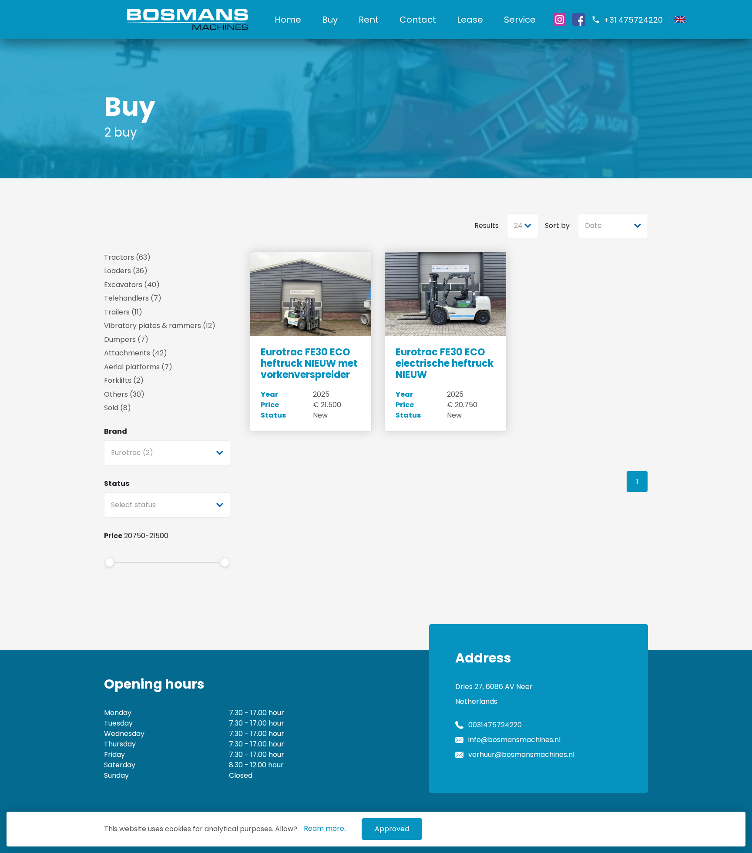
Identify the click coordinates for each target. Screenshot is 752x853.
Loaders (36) (126, 271)
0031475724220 (495, 725)
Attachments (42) (135, 353)
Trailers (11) (123, 312)
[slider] (109, 562)
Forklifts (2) (124, 380)
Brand (115, 431)
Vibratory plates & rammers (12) (159, 326)
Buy (330, 19)
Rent (369, 19)
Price (113, 536)
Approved (392, 829)
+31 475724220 (633, 19)
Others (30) (124, 394)
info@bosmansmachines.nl (514, 740)
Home (288, 19)
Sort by (557, 226)
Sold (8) (117, 408)
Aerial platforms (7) (138, 367)
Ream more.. (325, 828)
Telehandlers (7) (132, 298)
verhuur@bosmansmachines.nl (521, 754)
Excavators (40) (132, 285)
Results (486, 226)
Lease (470, 19)
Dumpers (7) (126, 340)
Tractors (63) (127, 257)
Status (116, 483)
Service (520, 19)
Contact (418, 19)
